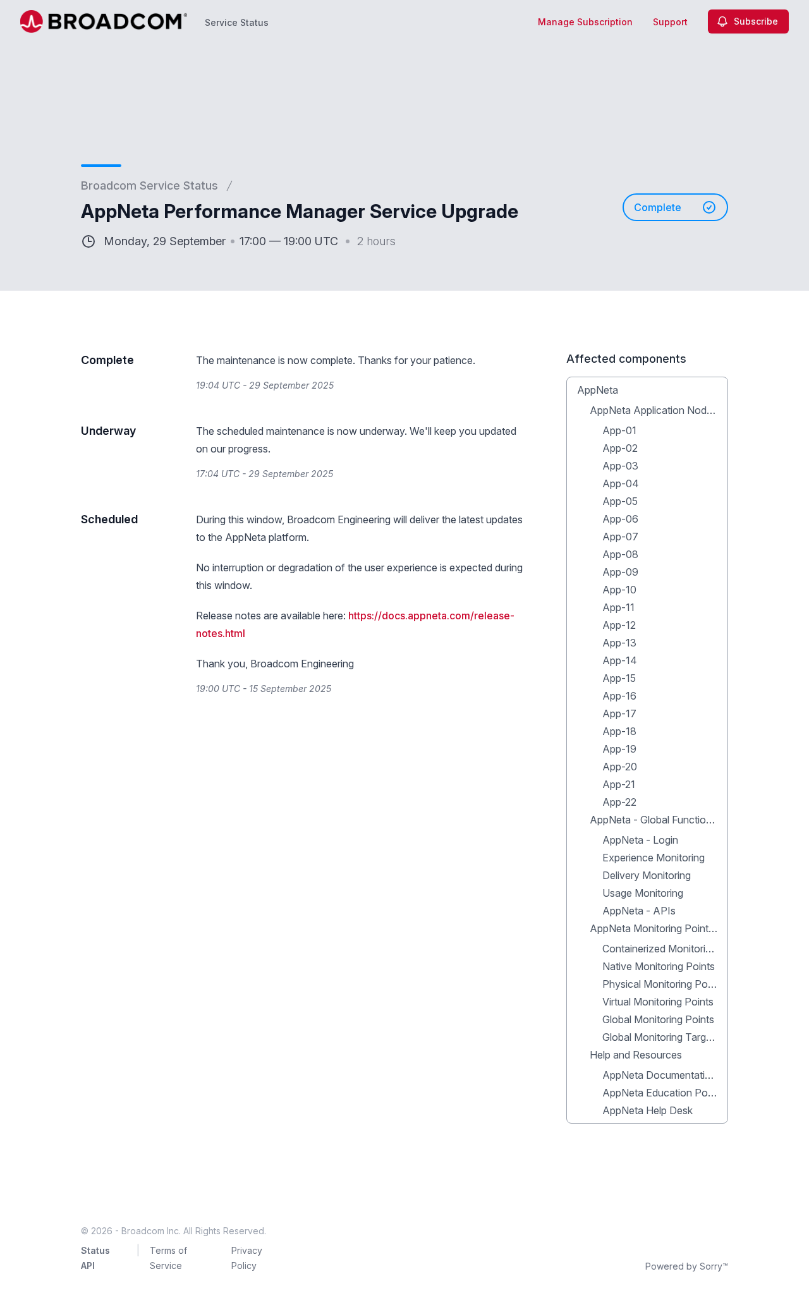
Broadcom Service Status (149, 185)
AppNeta (597, 390)
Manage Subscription (585, 21)
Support (670, 21)
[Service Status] (103, 21)
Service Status (237, 22)
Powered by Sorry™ (686, 1266)
